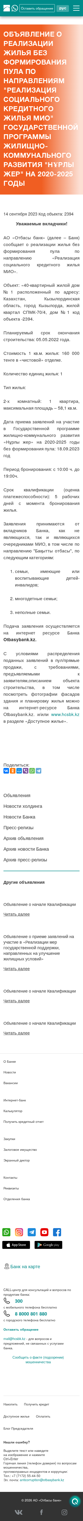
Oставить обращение (37, 8)
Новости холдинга (22, 805)
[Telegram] (38, 771)
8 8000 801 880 (31, 1313)
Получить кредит (36, 1404)
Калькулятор (12, 1110)
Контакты (10, 1177)
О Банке (9, 1061)
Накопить (10, 1404)
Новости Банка (19, 816)
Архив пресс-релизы (25, 859)
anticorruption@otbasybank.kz (42, 1479)
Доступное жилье (16, 1416)
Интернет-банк (14, 1100)
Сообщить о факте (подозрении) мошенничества (38, 1359)
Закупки (9, 1138)
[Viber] (25, 771)
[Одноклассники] (12, 771)
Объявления (16, 795)
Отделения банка (16, 1198)
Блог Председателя (18, 1428)
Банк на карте (25, 1266)
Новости (9, 1072)
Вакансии (10, 1082)
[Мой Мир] (19, 771)
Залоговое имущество (20, 1149)
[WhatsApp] (32, 771)
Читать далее (16, 914)
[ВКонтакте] (6, 771)
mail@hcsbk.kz (14, 1338)
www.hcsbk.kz (65, 714)
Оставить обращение (21, 1329)
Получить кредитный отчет (23, 1121)
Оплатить (43, 1416)
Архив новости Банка (26, 848)
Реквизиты (11, 1188)
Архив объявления (23, 838)
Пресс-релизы (18, 827)
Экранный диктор (16, 1160)
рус (62, 8)
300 (19, 1300)
